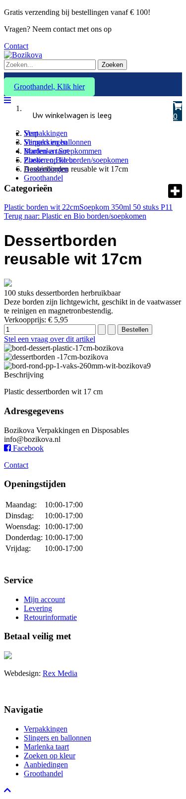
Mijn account (44, 599)
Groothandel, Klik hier (49, 86)
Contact (16, 46)
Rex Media (60, 673)
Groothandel (43, 178)
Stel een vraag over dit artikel (49, 339)
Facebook (27, 448)
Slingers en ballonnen (57, 738)
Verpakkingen (45, 133)
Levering (38, 608)
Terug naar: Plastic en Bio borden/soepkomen (75, 216)
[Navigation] (7, 100)
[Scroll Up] (7, 790)
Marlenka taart (46, 746)
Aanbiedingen (46, 764)
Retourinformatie (50, 617)
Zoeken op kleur (49, 755)
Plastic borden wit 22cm (41, 207)
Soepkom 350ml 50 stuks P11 (126, 207)
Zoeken (112, 64)
